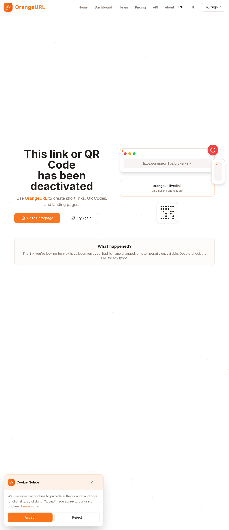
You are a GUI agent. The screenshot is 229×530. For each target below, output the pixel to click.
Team (123, 7)
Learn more (30, 506)
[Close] (95, 482)
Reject (77, 517)
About (169, 7)
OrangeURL (36, 198)
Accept (30, 517)
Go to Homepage (40, 218)
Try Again (84, 218)
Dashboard (103, 7)
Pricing (140, 7)
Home (83, 7)
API (155, 7)
